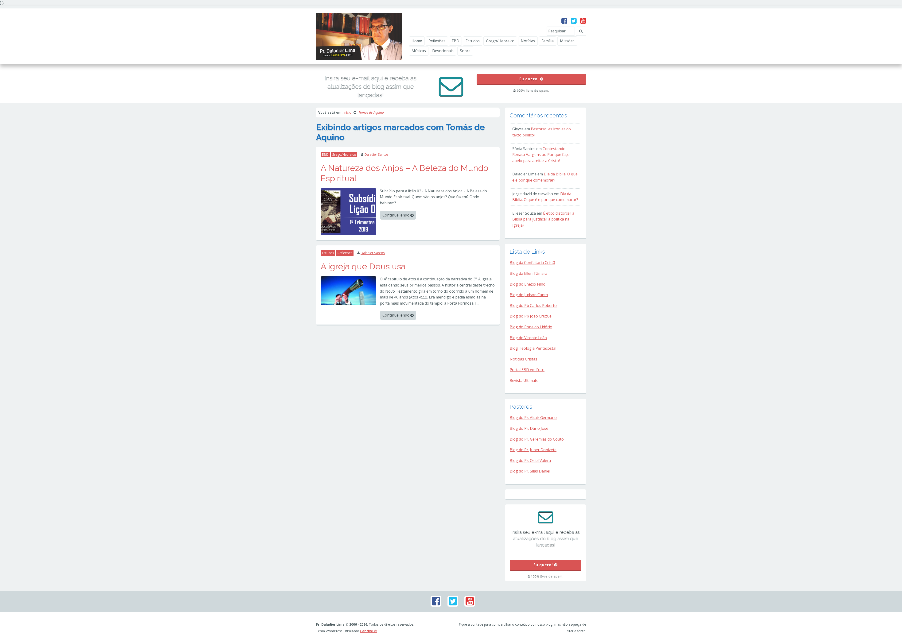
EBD (455, 40)
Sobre (465, 50)
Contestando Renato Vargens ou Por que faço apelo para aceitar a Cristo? (541, 154)
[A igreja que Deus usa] (348, 290)
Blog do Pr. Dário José (529, 428)
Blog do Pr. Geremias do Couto (537, 439)
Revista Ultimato (524, 380)
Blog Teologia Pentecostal (533, 348)
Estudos (473, 40)
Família (547, 40)
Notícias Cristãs (523, 359)
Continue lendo (396, 215)
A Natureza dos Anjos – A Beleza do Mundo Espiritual (404, 173)
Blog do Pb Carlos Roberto (533, 305)
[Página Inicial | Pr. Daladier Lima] (359, 36)
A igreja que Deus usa (363, 266)
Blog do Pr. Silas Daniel (530, 471)
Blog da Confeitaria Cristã (532, 262)
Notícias (528, 40)
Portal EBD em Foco (527, 369)
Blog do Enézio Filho (527, 284)
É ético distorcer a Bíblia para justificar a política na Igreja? (543, 219)
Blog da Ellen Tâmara (528, 273)
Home (417, 40)
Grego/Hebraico (500, 40)
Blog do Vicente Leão (528, 337)
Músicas (419, 50)
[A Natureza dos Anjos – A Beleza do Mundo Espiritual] (348, 211)
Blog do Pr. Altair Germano (533, 417)
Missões (567, 40)
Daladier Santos (376, 154)
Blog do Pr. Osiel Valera (530, 460)
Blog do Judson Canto (529, 294)
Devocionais (443, 50)
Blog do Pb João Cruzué (531, 316)
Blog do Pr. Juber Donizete (533, 449)
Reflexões (436, 40)
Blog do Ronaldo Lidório (531, 326)
